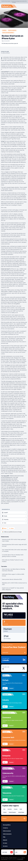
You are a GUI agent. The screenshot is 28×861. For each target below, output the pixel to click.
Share (5, 528)
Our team (5, 843)
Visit (4, 688)
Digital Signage (12, 30)
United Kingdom (12, 812)
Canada (15, 809)
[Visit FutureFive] (9, 732)
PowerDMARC (20, 859)
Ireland (4, 812)
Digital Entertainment (8, 32)
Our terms (5, 846)
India (21, 809)
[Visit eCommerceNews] (9, 713)
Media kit (11, 688)
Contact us (5, 827)
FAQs (4, 837)
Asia (4, 809)
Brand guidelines (6, 824)
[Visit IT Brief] (9, 750)
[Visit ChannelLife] (9, 694)
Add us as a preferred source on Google (13, 531)
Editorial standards (7, 834)
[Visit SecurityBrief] (9, 768)
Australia (10, 809)
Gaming (4, 30)
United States (21, 812)
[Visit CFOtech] (9, 675)
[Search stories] (24, 818)
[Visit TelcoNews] (9, 787)
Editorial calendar (7, 831)
